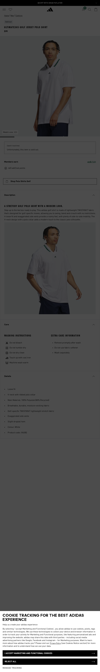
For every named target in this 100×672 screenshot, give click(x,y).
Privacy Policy (55, 643)
